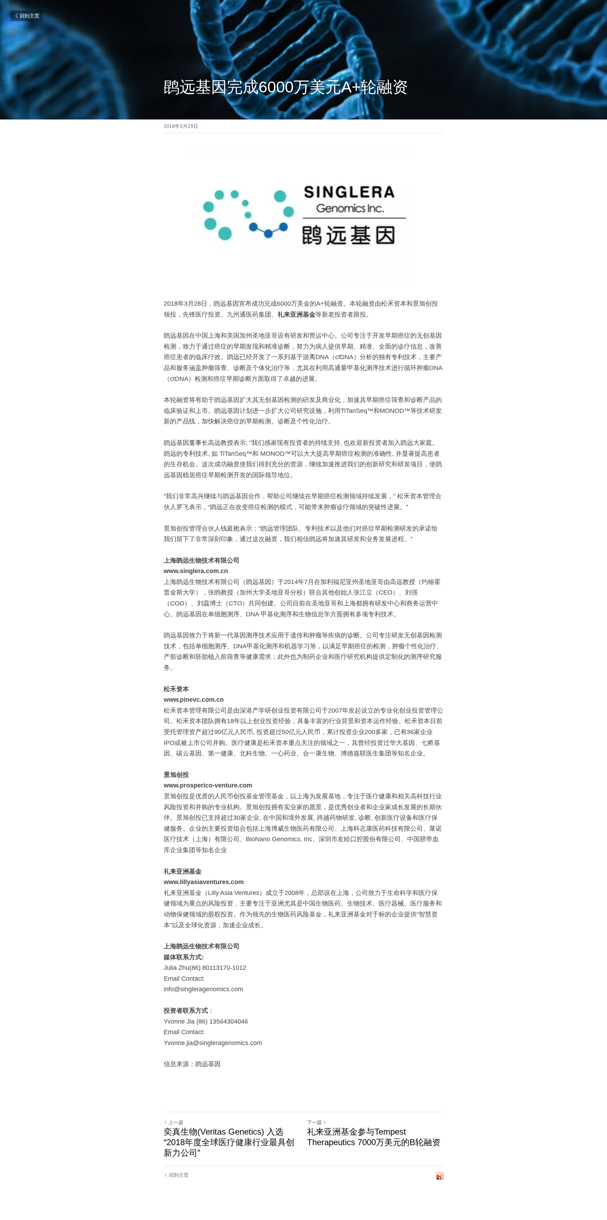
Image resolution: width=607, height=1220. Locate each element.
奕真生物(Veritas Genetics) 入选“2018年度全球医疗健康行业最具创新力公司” (229, 1142)
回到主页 (29, 16)
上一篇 (176, 1122)
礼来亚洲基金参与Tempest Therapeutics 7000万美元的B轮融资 (373, 1137)
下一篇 (314, 1122)
